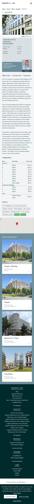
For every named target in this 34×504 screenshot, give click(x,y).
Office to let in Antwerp (17, 428)
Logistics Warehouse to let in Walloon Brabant (17, 421)
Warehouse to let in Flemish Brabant (17, 417)
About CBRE (17, 471)
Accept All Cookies (10, 496)
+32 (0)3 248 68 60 (17, 461)
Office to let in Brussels (17, 413)
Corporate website (17, 469)
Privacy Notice (17, 493)
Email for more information (9, 66)
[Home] (8, 3)
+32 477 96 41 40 (7, 67)
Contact (17, 475)
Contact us (27, 70)
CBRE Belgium (22, 482)
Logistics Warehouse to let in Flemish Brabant (17, 415)
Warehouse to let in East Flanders (17, 432)
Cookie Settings (17, 501)
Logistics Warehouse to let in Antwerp (17, 430)
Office (17, 392)
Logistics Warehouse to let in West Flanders (17, 425)
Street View (29, 36)
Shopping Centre (17, 402)
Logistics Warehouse (17, 394)
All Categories (17, 405)
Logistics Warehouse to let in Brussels (17, 423)
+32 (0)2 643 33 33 (17, 448)
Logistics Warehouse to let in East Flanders (17, 419)
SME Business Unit (17, 396)
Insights (17, 473)
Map (25, 36)
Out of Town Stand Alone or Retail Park (17, 400)
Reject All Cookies (24, 496)
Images (22, 36)
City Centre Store (17, 398)
